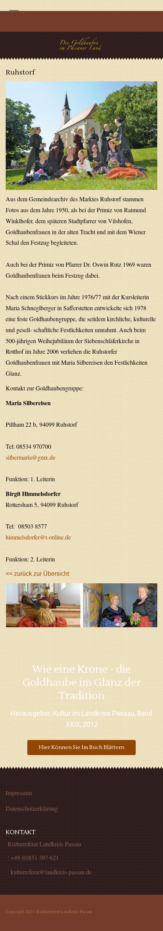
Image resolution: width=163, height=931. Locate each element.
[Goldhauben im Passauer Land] (81, 43)
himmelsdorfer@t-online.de (38, 537)
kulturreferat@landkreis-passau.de (51, 872)
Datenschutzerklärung (32, 808)
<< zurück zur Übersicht (37, 573)
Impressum (19, 793)
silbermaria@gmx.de (30, 457)
